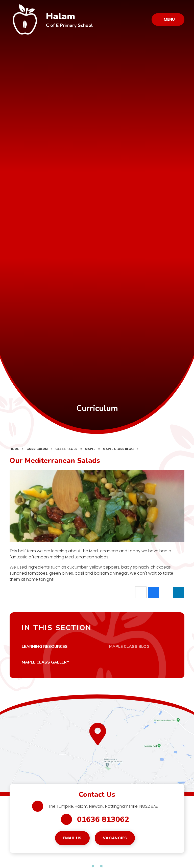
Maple (90, 449)
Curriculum (37, 449)
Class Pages (66, 449)
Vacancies (115, 838)
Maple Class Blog (118, 449)
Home (14, 449)
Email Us (72, 838)
